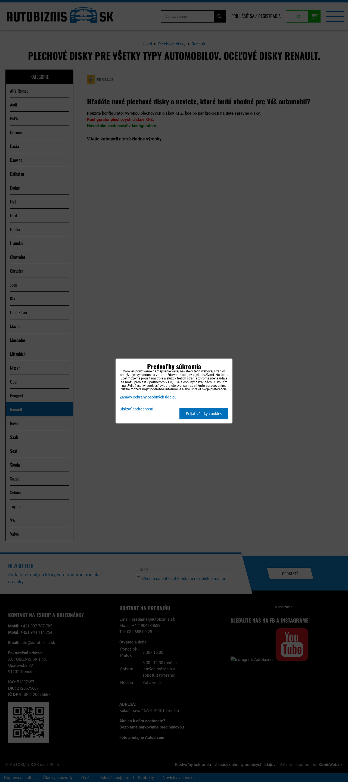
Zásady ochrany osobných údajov (148, 397)
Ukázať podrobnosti (136, 409)
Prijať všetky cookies (204, 413)
